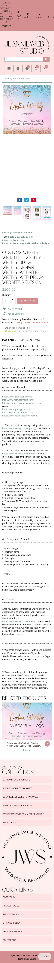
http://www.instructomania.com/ (18, 399)
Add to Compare (16, 313)
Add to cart (30, 300)
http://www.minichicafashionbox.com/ (20, 403)
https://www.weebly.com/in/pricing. (19, 428)
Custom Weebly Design (20, 236)
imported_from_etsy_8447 (16, 243)
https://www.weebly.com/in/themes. (19, 621)
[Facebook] (19, 200)
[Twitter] (26, 200)
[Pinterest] (33, 200)
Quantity (6, 294)
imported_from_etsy (13, 240)
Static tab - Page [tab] (30, 339)
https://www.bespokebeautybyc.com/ (20, 415)
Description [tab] (9, 339)
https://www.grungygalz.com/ (16, 409)
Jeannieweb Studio (27, 958)
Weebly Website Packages (17, 78)
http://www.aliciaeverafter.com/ (17, 412)
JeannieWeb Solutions (22, 232)
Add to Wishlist (15, 308)
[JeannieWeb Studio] (27, 44)
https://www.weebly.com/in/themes (19, 453)
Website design (40, 243)
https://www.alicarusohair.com (17, 396)
